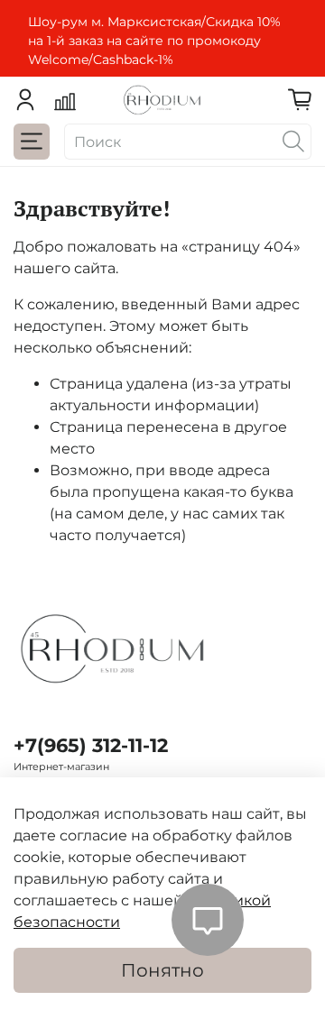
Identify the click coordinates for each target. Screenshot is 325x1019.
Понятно (162, 970)
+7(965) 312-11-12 (91, 745)
